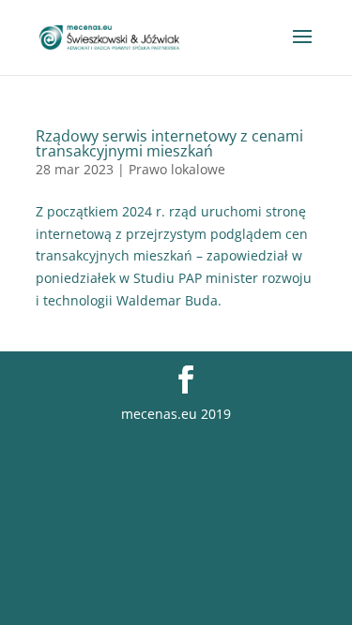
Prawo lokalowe (177, 169)
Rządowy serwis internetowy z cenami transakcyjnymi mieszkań (169, 143)
